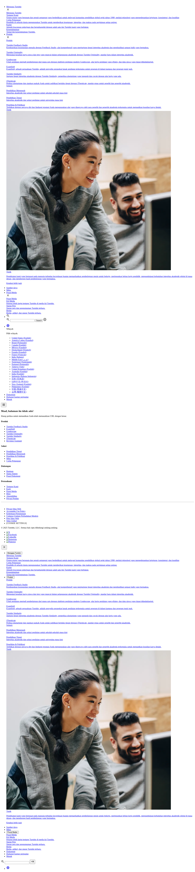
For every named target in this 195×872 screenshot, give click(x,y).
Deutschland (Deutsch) (21, 350)
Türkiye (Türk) (18, 367)
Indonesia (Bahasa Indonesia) (24, 376)
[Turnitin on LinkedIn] (11, 537)
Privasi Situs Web (13, 509)
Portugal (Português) (20, 364)
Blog (8, 494)
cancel (44, 319)
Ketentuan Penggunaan (16, 514)
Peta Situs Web (12, 518)
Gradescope (11, 431)
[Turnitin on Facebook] (11, 534)
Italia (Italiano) (18, 357)
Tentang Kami (12, 486)
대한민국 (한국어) (20, 381)
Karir (8, 489)
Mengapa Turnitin (13, 7)
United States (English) (21, 338)
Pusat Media (11, 292)
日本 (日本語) (18, 379)
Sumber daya (11, 288)
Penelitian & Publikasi (15, 456)
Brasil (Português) (19, 343)
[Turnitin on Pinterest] (11, 542)
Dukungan (10, 394)
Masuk (9, 399)
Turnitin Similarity (14, 436)
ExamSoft (10, 429)
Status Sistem (12, 474)
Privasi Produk (12, 498)
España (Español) (19, 352)
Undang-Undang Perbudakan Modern (22, 516)
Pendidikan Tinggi (14, 451)
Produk (9, 34)
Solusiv (9, 86)
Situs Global (11, 521)
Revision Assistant (14, 441)
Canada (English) (19, 345)
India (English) (18, 374)
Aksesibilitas (11, 496)
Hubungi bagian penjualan (17, 397)
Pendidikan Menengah (15, 454)
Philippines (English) (20, 387)
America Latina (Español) (22, 340)
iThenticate (11, 438)
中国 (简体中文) (19, 389)
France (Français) (19, 355)
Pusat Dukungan (13, 476)
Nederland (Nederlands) (22, 362)
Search (39, 321)
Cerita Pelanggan (13, 461)
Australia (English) (19, 371)
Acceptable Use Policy (15, 511)
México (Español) (19, 347)
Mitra (8, 290)
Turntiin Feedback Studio (17, 426)
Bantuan (9, 471)
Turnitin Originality (14, 434)
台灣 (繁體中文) (19, 392)
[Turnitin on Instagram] (11, 539)
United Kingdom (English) (23, 369)
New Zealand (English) (21, 384)
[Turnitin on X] (8, 532)
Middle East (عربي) (20, 359)
